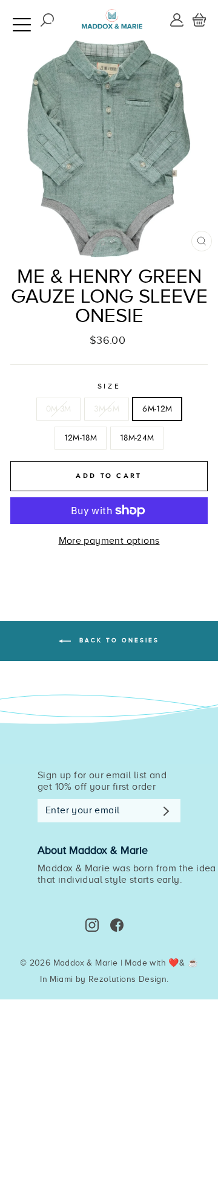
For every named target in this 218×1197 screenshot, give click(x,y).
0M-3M (58, 408)
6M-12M (157, 408)
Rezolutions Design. (128, 979)
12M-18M (80, 437)
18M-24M (137, 437)
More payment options (109, 540)
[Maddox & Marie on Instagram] (92, 925)
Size (109, 386)
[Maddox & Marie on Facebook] (117, 925)
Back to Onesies (117, 640)
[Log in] (176, 19)
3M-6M (106, 408)
